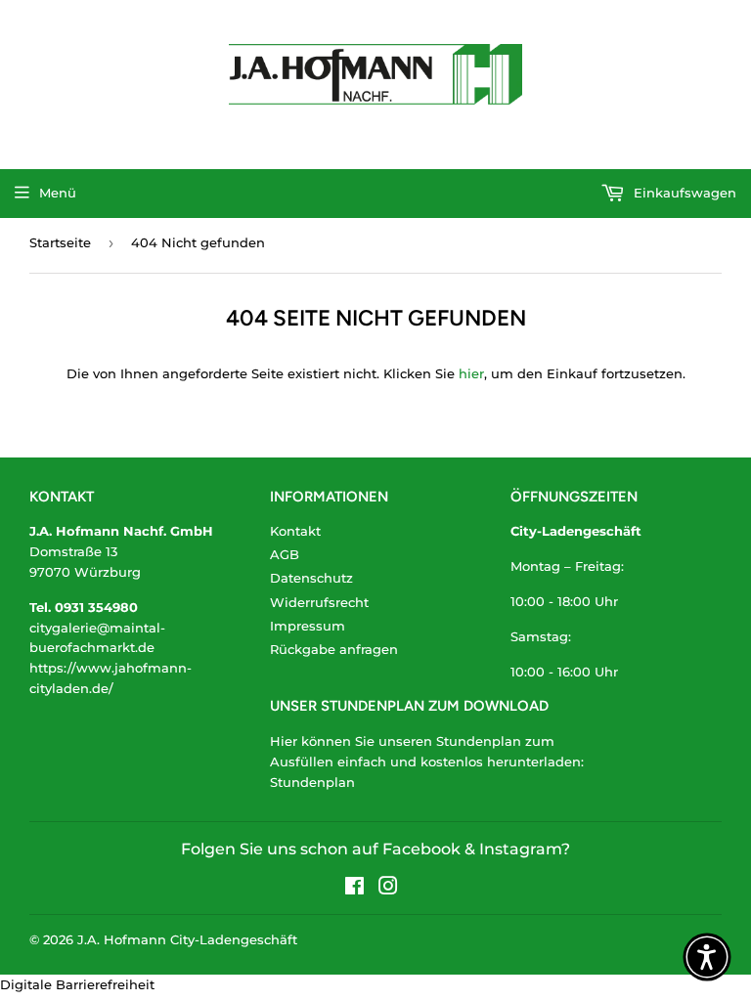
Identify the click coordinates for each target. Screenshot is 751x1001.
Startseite (60, 242)
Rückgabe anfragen (334, 649)
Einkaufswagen (683, 192)
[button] (707, 957)
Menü (57, 192)
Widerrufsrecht (319, 602)
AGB (284, 554)
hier (471, 373)
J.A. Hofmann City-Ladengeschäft (187, 939)
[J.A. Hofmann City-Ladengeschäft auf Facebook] (354, 888)
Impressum (307, 625)
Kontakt (295, 531)
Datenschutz (311, 578)
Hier (283, 741)
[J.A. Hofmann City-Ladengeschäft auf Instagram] (388, 888)
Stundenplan (312, 782)
